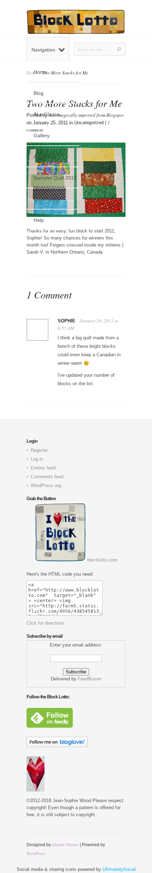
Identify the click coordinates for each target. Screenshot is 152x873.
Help (39, 220)
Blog (38, 93)
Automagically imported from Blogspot (86, 115)
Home (40, 72)
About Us (44, 156)
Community (46, 199)
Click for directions (46, 623)
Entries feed (43, 468)
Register (39, 450)
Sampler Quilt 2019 (55, 178)
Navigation (43, 50)
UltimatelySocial (119, 869)
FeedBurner (89, 678)
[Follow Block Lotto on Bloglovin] (57, 745)
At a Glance (47, 114)
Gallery (41, 135)
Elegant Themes (65, 844)
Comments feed (47, 476)
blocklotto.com (101, 560)
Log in (37, 459)
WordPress (36, 853)
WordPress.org (46, 485)
